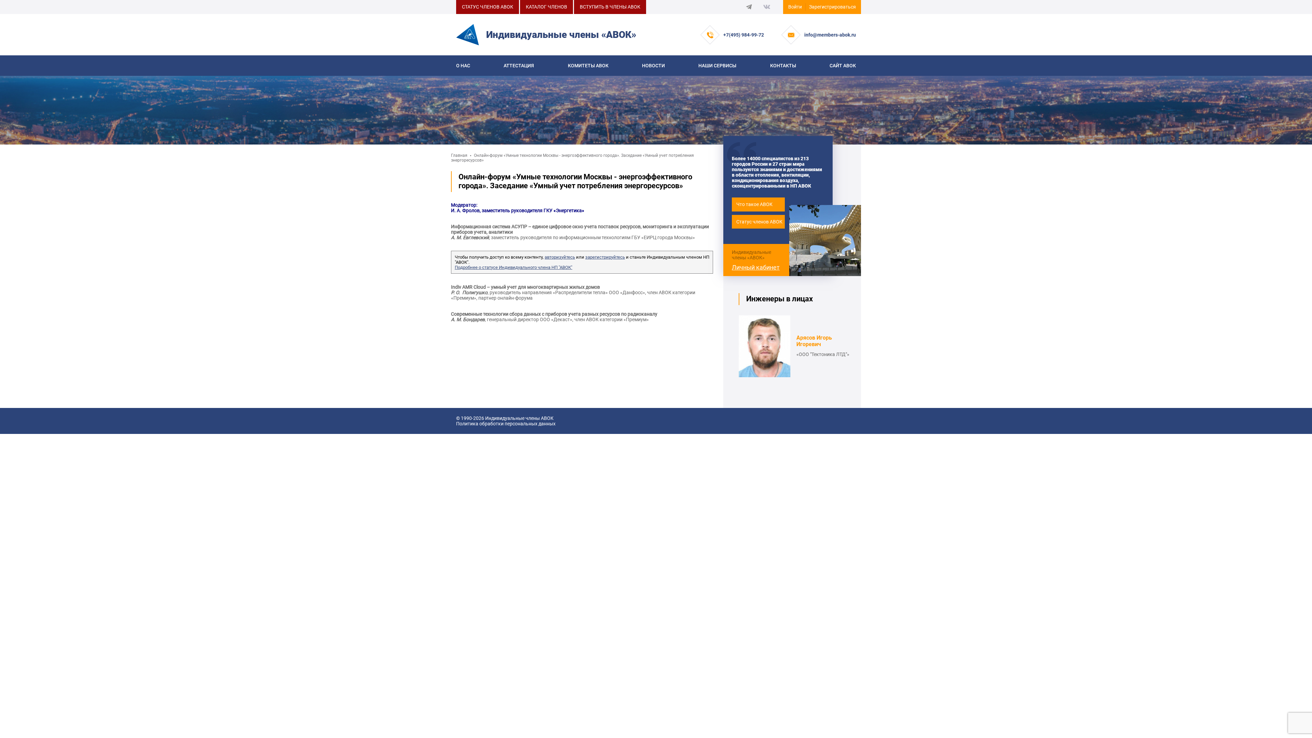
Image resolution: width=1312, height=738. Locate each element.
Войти (795, 7)
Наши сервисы (717, 65)
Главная (459, 155)
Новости (653, 65)
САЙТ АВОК (843, 65)
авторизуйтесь (560, 257)
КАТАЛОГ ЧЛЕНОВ (546, 7)
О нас (463, 65)
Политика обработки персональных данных (506, 423)
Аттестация (519, 65)
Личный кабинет (756, 267)
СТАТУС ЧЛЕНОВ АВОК (487, 7)
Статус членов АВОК (759, 221)
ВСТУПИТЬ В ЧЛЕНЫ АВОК (610, 7)
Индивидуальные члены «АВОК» (751, 254)
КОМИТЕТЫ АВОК (588, 65)
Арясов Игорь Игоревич (814, 340)
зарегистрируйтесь (605, 257)
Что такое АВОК (754, 204)
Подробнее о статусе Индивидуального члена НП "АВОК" (513, 267)
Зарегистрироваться (832, 7)
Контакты (783, 65)
